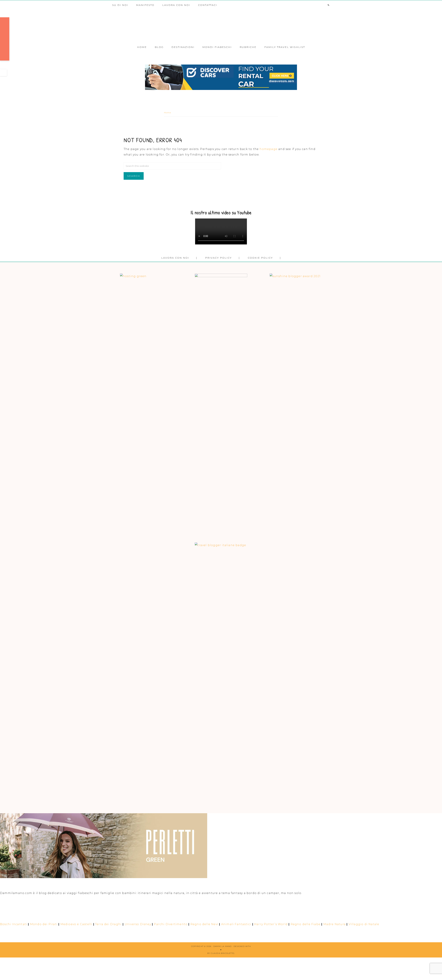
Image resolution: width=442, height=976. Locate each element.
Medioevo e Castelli (76, 924)
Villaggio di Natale (364, 924)
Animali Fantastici (236, 924)
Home (167, 112)
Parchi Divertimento (171, 924)
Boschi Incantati (13, 924)
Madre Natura (334, 924)
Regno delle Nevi (204, 924)
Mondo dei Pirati (43, 924)
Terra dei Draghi (108, 924)
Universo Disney (138, 924)
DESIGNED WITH (242, 946)
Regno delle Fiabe (305, 924)
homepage (268, 149)
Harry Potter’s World (271, 924)
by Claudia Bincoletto (220, 953)
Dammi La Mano (221, 26)
